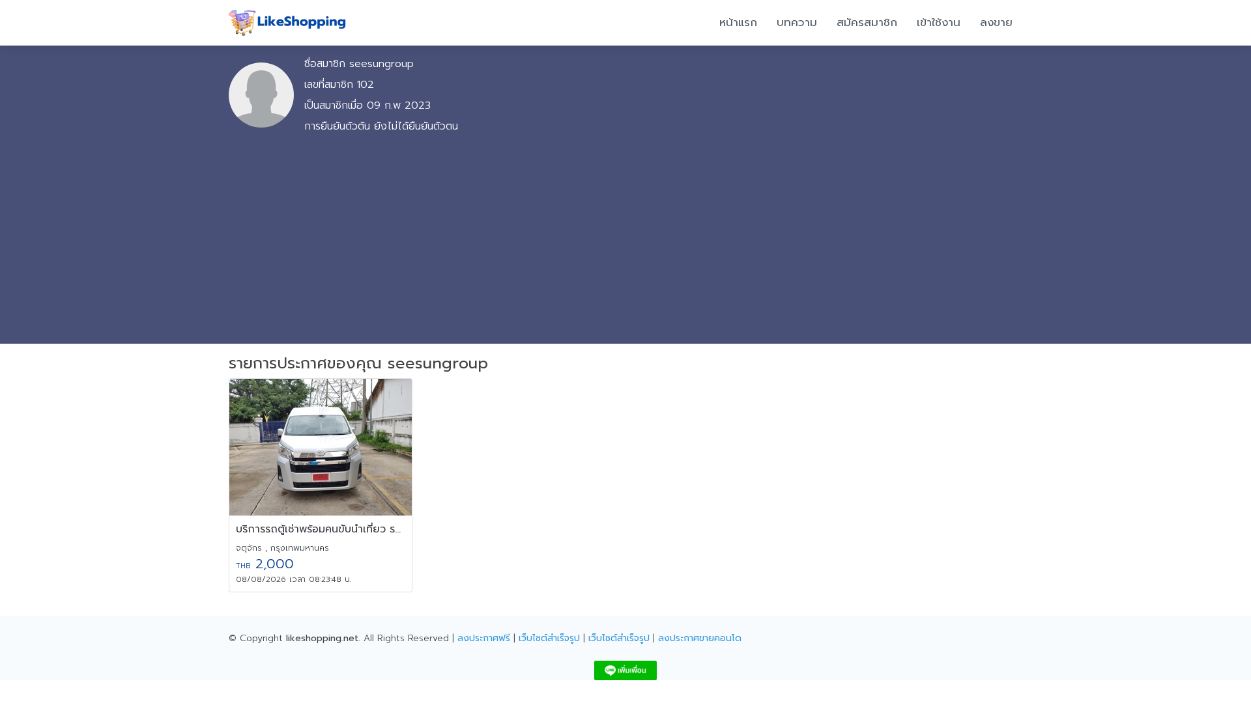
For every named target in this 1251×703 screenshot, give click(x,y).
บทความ (797, 22)
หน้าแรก (738, 22)
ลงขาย (996, 22)
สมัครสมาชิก (867, 22)
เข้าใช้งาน (938, 22)
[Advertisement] (625, 236)
